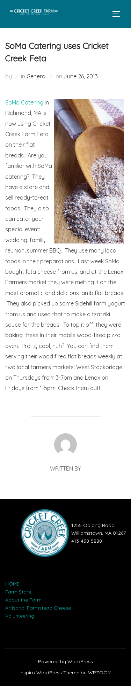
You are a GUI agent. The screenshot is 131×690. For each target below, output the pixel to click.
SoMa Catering (24, 102)
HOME (12, 584)
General (36, 76)
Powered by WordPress (65, 661)
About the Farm (23, 600)
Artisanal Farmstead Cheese (38, 608)
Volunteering (19, 616)
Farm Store (18, 592)
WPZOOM (99, 672)
